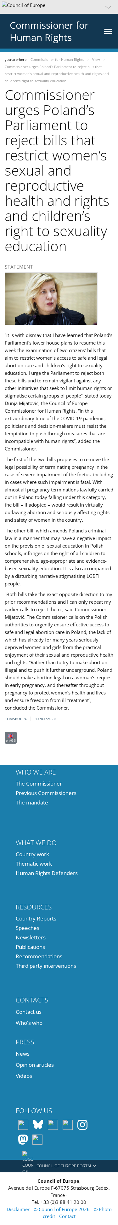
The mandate (32, 802)
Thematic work (34, 863)
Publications (30, 946)
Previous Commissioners (46, 793)
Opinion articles (35, 1064)
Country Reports (36, 918)
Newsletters (31, 937)
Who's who (29, 1022)
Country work (32, 854)
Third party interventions (46, 965)
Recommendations (39, 956)
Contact (67, 1216)
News (23, 1053)
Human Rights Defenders (47, 873)
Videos (24, 1075)
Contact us (29, 1011)
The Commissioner (39, 783)
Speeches (27, 928)
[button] (59, 7)
